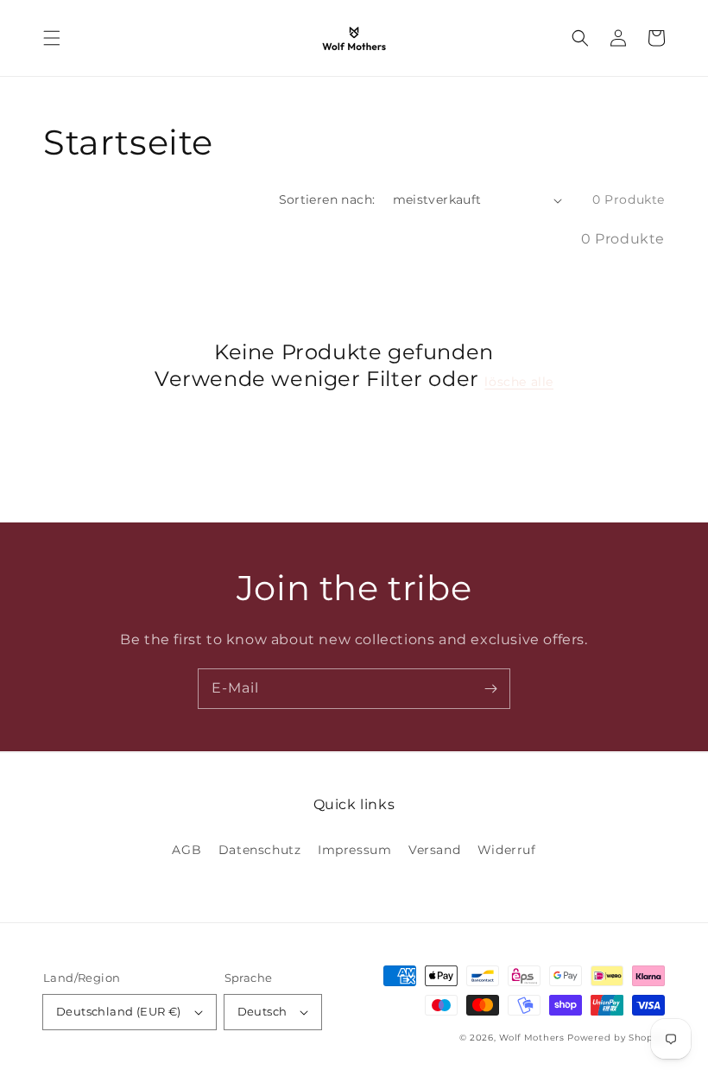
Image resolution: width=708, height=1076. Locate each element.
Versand (434, 850)
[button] (52, 38)
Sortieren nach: (327, 199)
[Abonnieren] (490, 688)
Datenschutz (259, 850)
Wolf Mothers (531, 1037)
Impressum (354, 850)
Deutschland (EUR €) (118, 1011)
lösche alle (518, 381)
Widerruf (506, 850)
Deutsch (262, 1011)
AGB (186, 850)
